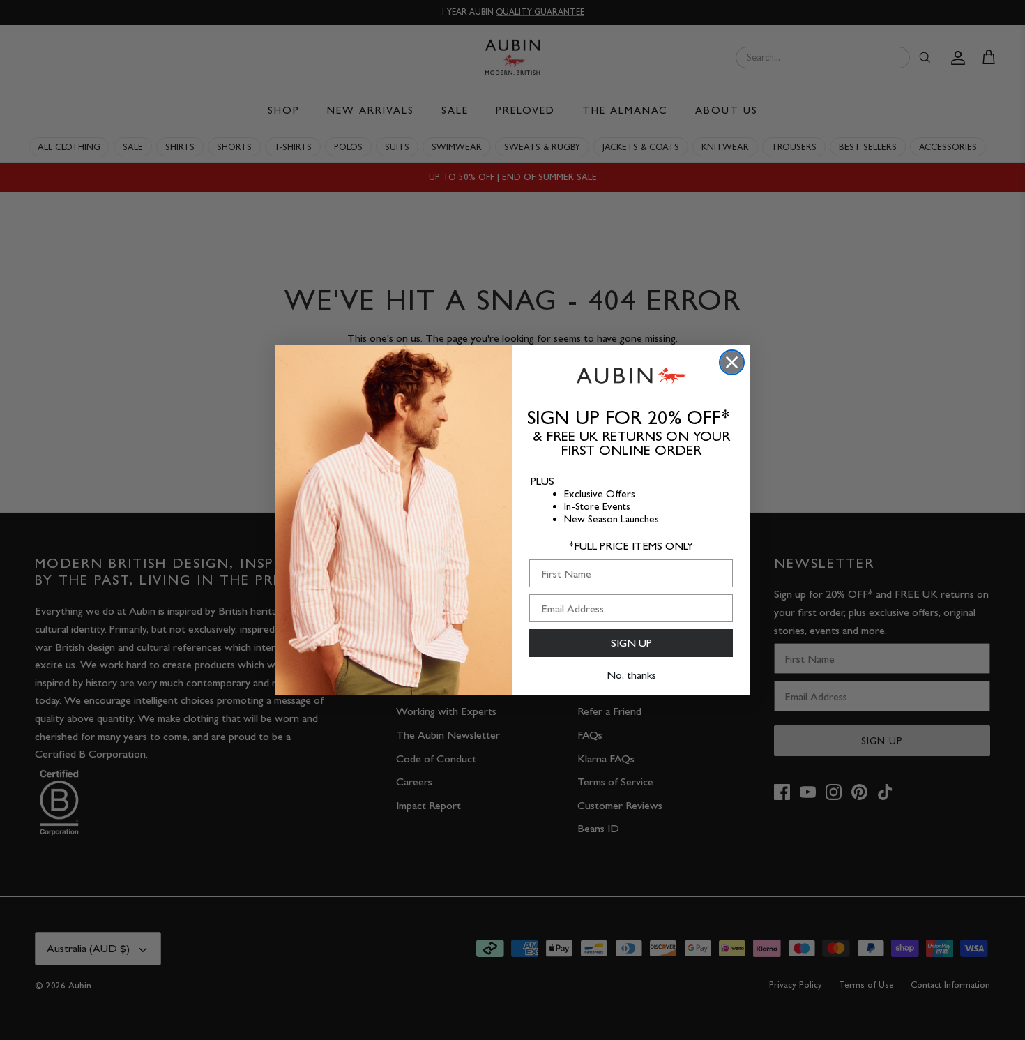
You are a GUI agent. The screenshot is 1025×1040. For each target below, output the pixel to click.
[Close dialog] (732, 362)
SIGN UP (631, 642)
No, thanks (631, 674)
